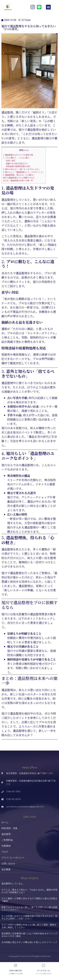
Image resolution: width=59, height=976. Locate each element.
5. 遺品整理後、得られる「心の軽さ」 (19, 175)
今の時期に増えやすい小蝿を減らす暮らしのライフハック (29, 942)
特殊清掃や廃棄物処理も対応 (18, 166)
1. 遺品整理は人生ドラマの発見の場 (18, 154)
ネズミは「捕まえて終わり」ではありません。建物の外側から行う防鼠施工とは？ (29, 891)
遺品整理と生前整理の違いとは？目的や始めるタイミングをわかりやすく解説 (29, 934)
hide (26, 150)
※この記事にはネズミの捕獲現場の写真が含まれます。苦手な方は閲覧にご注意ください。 (29, 917)
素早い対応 (10, 160)
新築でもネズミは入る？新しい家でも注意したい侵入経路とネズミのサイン (29, 908)
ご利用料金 (7, 840)
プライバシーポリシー (12, 857)
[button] (48, 7)
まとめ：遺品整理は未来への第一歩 (18, 180)
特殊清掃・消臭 (9, 828)
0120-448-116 (15, 970)
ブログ (4, 851)
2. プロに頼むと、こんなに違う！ (17, 157)
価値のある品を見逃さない (17, 163)
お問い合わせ (8, 863)
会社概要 (6, 869)
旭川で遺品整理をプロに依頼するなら (19, 177)
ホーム (4, 822)
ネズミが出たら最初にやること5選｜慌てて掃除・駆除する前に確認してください (28, 926)
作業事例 (6, 846)
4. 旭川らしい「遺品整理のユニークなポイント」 (23, 172)
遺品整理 (6, 834)
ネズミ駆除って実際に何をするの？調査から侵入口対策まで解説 (29, 899)
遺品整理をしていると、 (13, 883)
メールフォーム (43, 970)
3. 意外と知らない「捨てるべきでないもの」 (21, 169)
